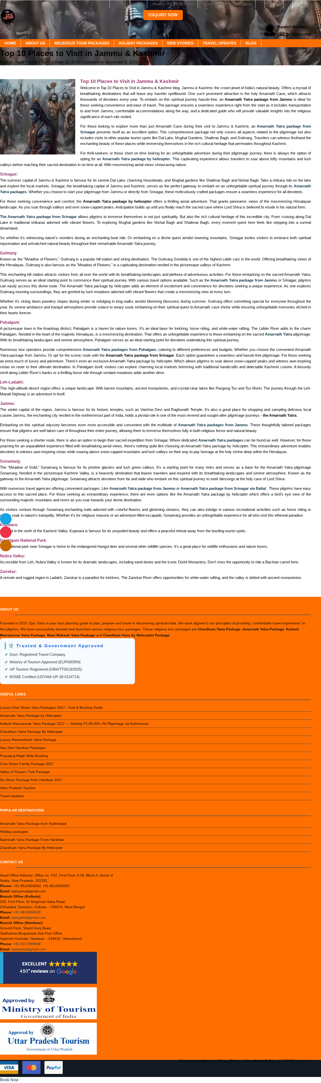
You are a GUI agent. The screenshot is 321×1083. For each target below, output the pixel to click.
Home (10, 43)
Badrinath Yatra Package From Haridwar (32, 840)
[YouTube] (306, 4)
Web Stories (180, 43)
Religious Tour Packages (81, 43)
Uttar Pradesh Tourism (18, 788)
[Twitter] (279, 4)
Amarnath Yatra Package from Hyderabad (33, 824)
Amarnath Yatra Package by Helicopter (30, 716)
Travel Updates (219, 43)
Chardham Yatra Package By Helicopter (31, 732)
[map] (6, 545)
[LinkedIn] (288, 4)
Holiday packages (138, 43)
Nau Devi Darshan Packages (23, 748)
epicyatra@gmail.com (29, 917)
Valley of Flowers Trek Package (25, 772)
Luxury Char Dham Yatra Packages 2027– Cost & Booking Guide (51, 708)
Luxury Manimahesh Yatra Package (28, 740)
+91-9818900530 (27, 912)
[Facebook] (260, 4)
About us (35, 43)
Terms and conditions (196, 1061)
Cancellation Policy (259, 1061)
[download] (6, 532)
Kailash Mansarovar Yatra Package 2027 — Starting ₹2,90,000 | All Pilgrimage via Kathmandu (74, 724)
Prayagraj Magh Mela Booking (24, 756)
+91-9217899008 (27, 944)
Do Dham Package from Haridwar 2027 (31, 780)
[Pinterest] (297, 4)
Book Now (9, 1080)
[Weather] (6, 519)
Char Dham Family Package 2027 (27, 764)
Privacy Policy (228, 1061)
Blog (251, 43)
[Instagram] (269, 4)
